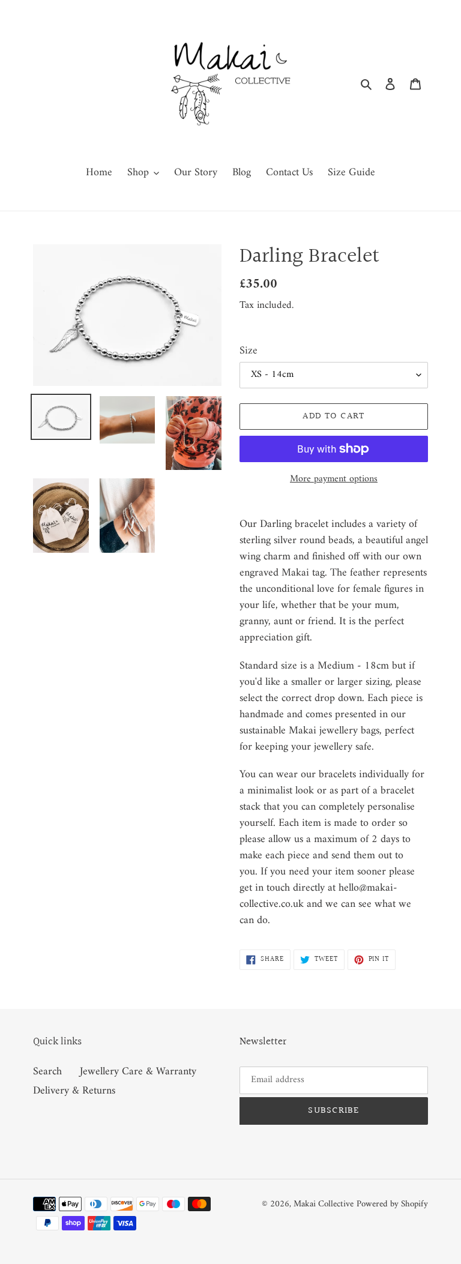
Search (47, 1071)
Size (249, 351)
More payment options (334, 479)
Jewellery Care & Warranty (138, 1071)
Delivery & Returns (74, 1091)
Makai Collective (324, 1204)
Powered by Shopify (392, 1204)
